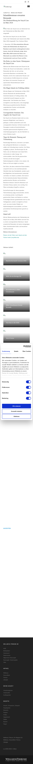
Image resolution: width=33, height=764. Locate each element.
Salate (5, 719)
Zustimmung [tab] (6, 351)
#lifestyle (7, 12)
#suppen (5, 438)
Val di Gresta (10, 338)
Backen (5, 721)
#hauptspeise (6, 459)
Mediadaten (6, 650)
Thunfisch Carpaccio (9, 518)
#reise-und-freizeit (16, 12)
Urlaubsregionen (8, 690)
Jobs (4, 662)
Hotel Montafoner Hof (10, 620)
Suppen (5, 712)
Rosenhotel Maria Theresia (11, 563)
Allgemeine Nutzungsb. (9, 657)
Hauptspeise (6, 708)
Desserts (5, 710)
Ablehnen (16, 416)
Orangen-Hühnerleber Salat (12, 454)
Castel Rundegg (8, 581)
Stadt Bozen (7, 544)
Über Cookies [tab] (27, 351)
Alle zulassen (16, 406)
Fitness (5, 677)
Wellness (5, 673)
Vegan (5, 724)
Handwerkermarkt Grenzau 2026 (16, 261)
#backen (5, 502)
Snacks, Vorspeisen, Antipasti (11, 705)
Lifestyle (5, 679)
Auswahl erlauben (16, 411)
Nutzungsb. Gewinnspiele (10, 660)
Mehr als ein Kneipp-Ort (13, 276)
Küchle (5, 497)
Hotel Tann (6, 600)
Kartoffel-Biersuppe (9, 433)
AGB (4, 648)
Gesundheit (6, 675)
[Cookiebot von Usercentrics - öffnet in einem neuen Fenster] (23, 346)
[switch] (28, 387)
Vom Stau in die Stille (12, 323)
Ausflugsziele (7, 695)
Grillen (5, 714)
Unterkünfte (6, 692)
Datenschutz (6, 655)
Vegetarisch (6, 717)
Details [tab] (16, 351)
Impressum (6, 653)
